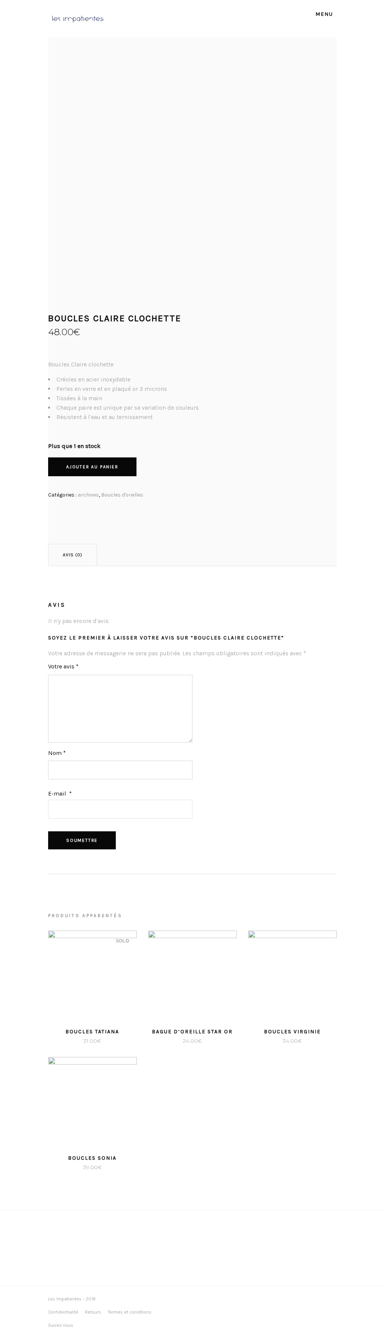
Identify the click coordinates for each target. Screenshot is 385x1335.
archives (88, 495)
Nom (57, 752)
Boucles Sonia (92, 1158)
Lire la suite (74, 1040)
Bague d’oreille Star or (192, 1031)
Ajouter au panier (92, 466)
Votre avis (63, 666)
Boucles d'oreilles (122, 495)
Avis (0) (72, 554)
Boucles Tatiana (92, 1031)
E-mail (60, 793)
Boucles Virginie (292, 1031)
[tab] (72, 555)
